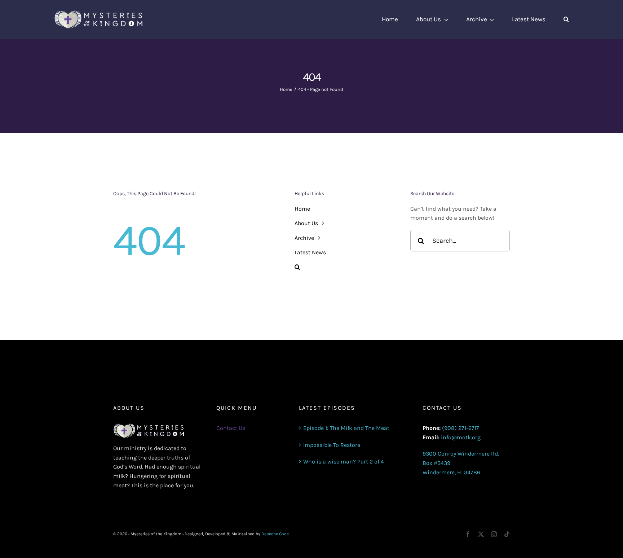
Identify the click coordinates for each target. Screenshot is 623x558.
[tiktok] (507, 534)
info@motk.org (461, 437)
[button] (566, 19)
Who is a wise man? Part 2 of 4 (343, 461)
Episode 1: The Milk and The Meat (346, 428)
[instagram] (494, 534)
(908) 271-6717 (460, 428)
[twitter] (481, 534)
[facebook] (468, 534)
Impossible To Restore (331, 444)
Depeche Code (275, 533)
